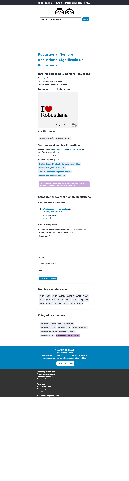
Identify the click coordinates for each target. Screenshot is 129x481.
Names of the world (44, 379)
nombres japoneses (67, 332)
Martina (70, 296)
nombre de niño (60, 149)
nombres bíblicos (48, 328)
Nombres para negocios (46, 374)
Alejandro (83, 300)
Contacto (40, 391)
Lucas (41, 300)
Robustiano (60, 156)
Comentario (44, 236)
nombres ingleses (80, 328)
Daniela (57, 304)
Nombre (43, 257)
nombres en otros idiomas (67, 335)
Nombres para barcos (45, 376)
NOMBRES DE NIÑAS (52, 3)
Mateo (78, 296)
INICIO (40, 3)
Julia (48, 300)
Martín (62, 296)
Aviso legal (41, 384)
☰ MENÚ (87, 3)
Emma (41, 304)
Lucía (41, 296)
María (85, 296)
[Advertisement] (64, 35)
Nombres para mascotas (46, 372)
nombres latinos (63, 138)
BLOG (80, 3)
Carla (72, 304)
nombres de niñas (48, 324)
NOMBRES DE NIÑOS (69, 3)
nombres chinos (47, 335)
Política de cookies (44, 386)
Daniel (68, 300)
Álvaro (80, 304)
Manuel (49, 304)
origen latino (75, 149)
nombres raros (64, 328)
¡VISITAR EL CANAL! (65, 363)
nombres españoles (48, 332)
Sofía (54, 296)
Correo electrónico (47, 264)
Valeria (60, 300)
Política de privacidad (45, 389)
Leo (53, 300)
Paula (75, 300)
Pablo (65, 304)
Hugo (48, 296)
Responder (47, 218)
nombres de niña (46, 138)
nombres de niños (65, 324)
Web (40, 270)
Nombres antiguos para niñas (55, 209)
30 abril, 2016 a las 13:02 (53, 212)
